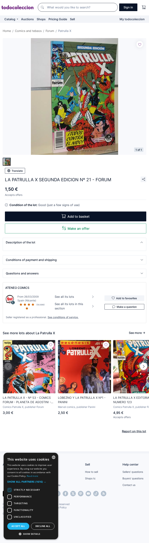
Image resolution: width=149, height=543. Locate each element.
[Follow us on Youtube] (88, 493)
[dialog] (31, 496)
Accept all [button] (18, 526)
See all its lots (64, 296)
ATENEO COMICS (17, 288)
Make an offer (79, 228)
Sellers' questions (132, 471)
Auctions (27, 19)
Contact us (128, 484)
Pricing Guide (58, 19)
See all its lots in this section (69, 306)
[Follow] (139, 44)
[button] (74, 242)
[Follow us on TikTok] (96, 493)
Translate (17, 170)
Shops (41, 19)
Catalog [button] (10, 19)
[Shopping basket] (144, 7)
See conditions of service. (63, 317)
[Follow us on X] (73, 493)
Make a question (127, 306)
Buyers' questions (132, 478)
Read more (32, 476)
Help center (130, 464)
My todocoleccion (132, 19)
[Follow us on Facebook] (65, 493)
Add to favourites (126, 298)
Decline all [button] (42, 526)
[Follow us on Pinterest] (80, 493)
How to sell (91, 471)
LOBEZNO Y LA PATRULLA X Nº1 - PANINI (81, 400)
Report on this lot (134, 431)
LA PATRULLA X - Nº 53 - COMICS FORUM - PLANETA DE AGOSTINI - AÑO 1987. (27, 400)
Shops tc (90, 478)
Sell (72, 19)
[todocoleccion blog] (103, 493)
